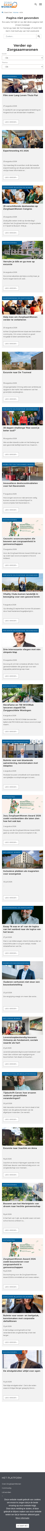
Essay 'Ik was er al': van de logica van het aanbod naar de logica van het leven (22, 929)
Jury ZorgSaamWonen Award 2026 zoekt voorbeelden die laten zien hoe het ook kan (22, 819)
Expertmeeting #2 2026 (16, 151)
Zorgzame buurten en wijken (17, 187)
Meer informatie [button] (22, 1518)
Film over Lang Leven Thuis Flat (20, 95)
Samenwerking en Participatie (18, 298)
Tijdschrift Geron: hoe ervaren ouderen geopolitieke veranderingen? (19, 1096)
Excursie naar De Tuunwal (17, 372)
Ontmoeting (9, 797)
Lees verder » (11, 122)
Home (15, 12)
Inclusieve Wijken (11, 852)
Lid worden (6, 1492)
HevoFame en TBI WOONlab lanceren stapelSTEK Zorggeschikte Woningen (18, 708)
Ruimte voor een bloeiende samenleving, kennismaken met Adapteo (20, 763)
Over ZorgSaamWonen (11, 1484)
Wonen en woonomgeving (16, 741)
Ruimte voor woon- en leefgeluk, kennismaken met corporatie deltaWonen (21, 1318)
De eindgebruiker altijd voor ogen (21, 1371)
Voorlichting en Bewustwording (19, 1074)
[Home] (9, 5)
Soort (4, 54)
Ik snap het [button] (22, 1526)
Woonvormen (10, 76)
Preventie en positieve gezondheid (20, 409)
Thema (5, 62)
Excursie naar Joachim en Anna (20, 1148)
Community (6, 1488)
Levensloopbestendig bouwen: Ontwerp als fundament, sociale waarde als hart (20, 1040)
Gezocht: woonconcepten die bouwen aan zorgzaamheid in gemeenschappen (19, 541)
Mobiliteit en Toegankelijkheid (18, 464)
